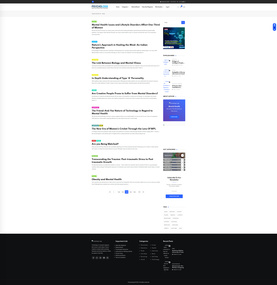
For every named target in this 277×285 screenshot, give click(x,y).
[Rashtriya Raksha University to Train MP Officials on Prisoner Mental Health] (166, 251)
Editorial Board (135, 7)
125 (130, 192)
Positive (180, 83)
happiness (172, 215)
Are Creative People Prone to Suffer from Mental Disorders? (125, 93)
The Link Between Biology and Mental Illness (116, 63)
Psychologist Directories (122, 249)
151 (139, 192)
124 (127, 192)
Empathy (166, 215)
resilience (166, 228)
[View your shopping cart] (180, 7)
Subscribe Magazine (147, 7)
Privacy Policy (119, 253)
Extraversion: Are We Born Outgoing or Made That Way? (178, 267)
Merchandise (158, 7)
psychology (174, 221)
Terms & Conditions (120, 257)
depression (172, 211)
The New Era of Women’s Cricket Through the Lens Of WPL (124, 129)
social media (174, 228)
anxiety (165, 211)
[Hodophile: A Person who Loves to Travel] (166, 73)
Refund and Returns (120, 255)
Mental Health (167, 218)
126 (134, 192)
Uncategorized (176, 263)
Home (117, 7)
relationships (175, 225)
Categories (125, 7)
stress (180, 228)
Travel (174, 70)
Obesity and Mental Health (107, 179)
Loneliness (180, 215)
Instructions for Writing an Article (124, 251)
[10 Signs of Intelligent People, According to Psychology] (166, 62)
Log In (167, 7)
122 (119, 192)
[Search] (178, 7)
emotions (179, 211)
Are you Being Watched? (105, 144)
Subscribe (174, 116)
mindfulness (176, 218)
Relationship (167, 225)
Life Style (174, 59)
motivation (166, 221)
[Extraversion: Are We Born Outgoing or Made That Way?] (166, 267)
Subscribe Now (174, 196)
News (173, 248)
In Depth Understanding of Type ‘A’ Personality (118, 78)
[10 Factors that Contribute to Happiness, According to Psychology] (166, 87)
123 (123, 192)
